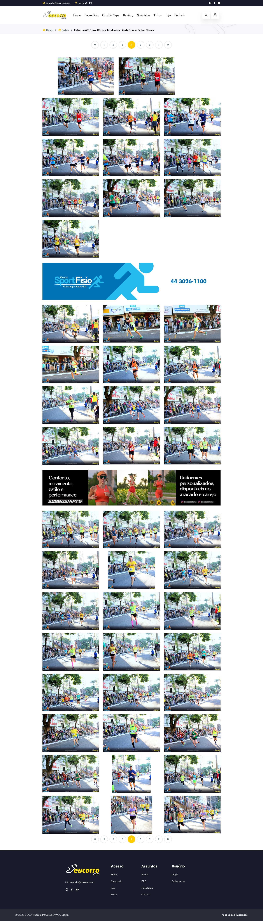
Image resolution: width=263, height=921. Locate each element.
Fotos (158, 15)
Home (77, 15)
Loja (168, 15)
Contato (180, 15)
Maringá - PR (85, 3)
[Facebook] (214, 3)
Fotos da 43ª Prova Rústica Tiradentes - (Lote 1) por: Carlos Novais (114, 30)
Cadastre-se (178, 881)
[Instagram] (210, 3)
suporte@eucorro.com (58, 3)
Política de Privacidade (235, 914)
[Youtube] (219, 3)
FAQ (143, 881)
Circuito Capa (110, 15)
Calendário (91, 15)
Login (175, 874)
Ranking (128, 15)
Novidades (143, 15)
